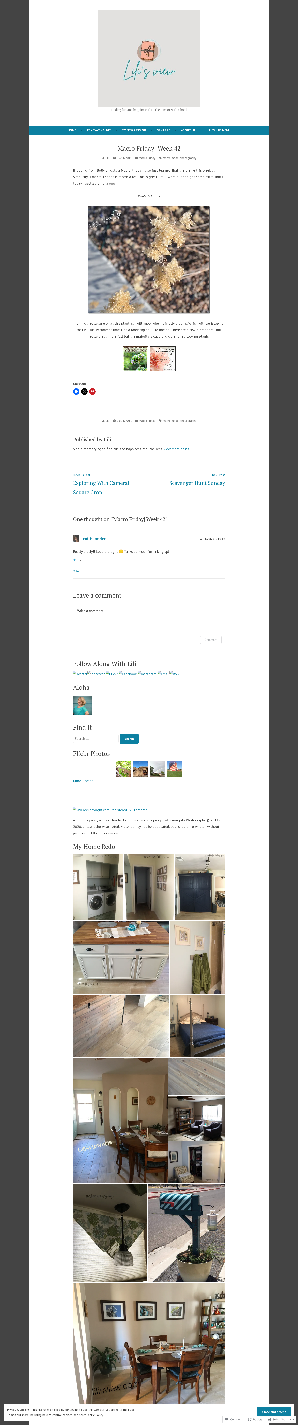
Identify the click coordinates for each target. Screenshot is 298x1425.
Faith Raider (94, 538)
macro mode (171, 158)
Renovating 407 (99, 130)
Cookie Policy (95, 1415)
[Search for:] (96, 738)
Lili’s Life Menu (218, 130)
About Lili (188, 130)
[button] (98, 887)
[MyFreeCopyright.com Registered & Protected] (110, 809)
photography (188, 158)
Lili (107, 158)
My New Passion (134, 130)
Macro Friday (147, 158)
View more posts (176, 448)
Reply (76, 570)
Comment (211, 639)
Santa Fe (163, 130)
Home (72, 130)
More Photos (83, 780)
